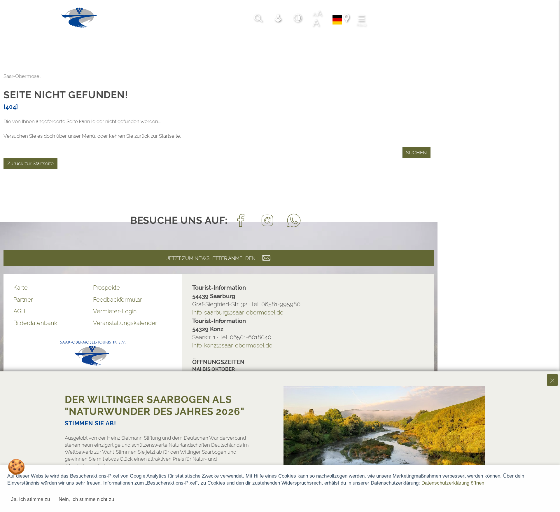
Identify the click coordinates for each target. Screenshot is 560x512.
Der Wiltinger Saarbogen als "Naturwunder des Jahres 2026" (154, 405)
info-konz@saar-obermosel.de (232, 345)
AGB (19, 311)
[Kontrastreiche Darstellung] (298, 19)
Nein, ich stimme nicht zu (86, 499)
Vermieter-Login (115, 311)
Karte (20, 287)
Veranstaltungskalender (125, 322)
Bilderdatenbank (35, 322)
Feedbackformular (117, 299)
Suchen (416, 152)
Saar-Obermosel (22, 76)
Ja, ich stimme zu (30, 499)
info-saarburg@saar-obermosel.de (238, 312)
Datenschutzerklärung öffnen (452, 483)
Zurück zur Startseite (30, 163)
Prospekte (106, 287)
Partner (23, 299)
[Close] (552, 380)
